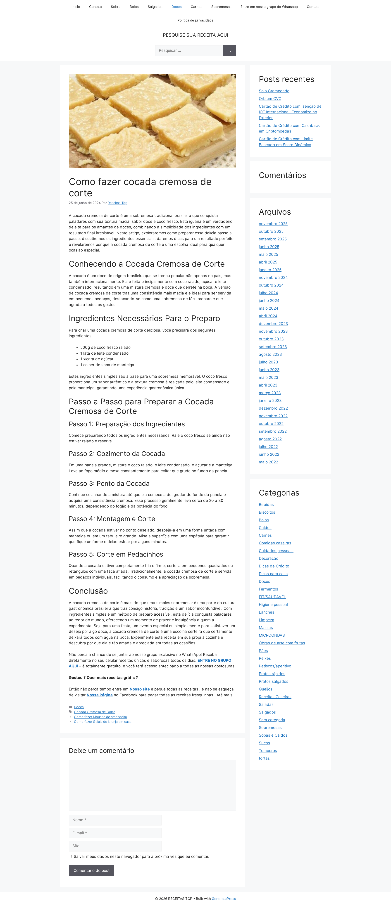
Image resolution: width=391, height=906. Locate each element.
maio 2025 (268, 254)
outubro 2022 (271, 423)
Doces (177, 7)
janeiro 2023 (270, 400)
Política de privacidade (195, 20)
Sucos (264, 743)
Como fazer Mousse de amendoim (100, 717)
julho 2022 (268, 446)
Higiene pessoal (273, 604)
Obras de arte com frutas (282, 643)
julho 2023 (268, 362)
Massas (266, 627)
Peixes (265, 658)
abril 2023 (268, 385)
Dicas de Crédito (274, 566)
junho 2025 (269, 246)
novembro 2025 (273, 223)
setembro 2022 (273, 431)
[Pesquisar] (229, 50)
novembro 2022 (273, 416)
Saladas (266, 704)
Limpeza (266, 620)
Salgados (155, 7)
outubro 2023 (271, 339)
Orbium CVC (270, 98)
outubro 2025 (271, 231)
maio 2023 (268, 377)
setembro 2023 (273, 346)
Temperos (268, 750)
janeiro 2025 (270, 270)
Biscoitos (267, 512)
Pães (263, 650)
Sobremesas (221, 7)
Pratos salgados (273, 681)
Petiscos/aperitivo (275, 666)
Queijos (265, 689)
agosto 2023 (270, 354)
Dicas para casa (273, 574)
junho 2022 (269, 454)
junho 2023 (269, 370)
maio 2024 (268, 308)
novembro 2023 (273, 331)
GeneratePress (224, 899)
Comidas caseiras (275, 543)
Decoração (268, 558)
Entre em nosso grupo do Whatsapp (269, 7)
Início (76, 7)
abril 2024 (268, 316)
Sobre (116, 7)
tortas (264, 758)
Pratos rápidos (272, 673)
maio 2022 (268, 462)
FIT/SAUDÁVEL (272, 597)
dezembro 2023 (273, 323)
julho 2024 (268, 293)
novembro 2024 (273, 277)
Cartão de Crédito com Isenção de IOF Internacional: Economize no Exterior (290, 112)
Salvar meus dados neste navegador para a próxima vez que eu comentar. (141, 856)
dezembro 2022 (273, 408)
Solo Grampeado (274, 91)
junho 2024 (269, 300)
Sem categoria (272, 720)
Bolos (134, 7)
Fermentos (268, 589)
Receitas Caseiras (275, 697)
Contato (95, 7)
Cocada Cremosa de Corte (94, 712)
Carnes (196, 7)
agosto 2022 (270, 439)
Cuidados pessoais (276, 550)
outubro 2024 (271, 285)
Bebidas (266, 504)
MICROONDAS (272, 635)
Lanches (266, 612)
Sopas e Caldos (273, 735)
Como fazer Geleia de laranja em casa (102, 721)
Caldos (265, 527)
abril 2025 (268, 262)
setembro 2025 (273, 239)
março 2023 (270, 393)
